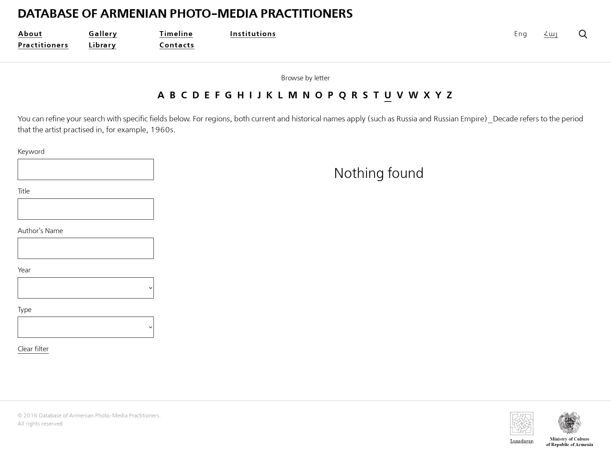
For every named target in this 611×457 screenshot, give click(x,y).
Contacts (176, 45)
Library (102, 45)
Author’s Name (40, 231)
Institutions (253, 34)
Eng (521, 33)
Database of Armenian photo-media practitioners (185, 13)
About (30, 34)
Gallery (103, 34)
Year (24, 270)
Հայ (551, 34)
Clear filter (33, 349)
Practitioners (43, 45)
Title (24, 191)
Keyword (31, 151)
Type (24, 310)
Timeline (176, 34)
